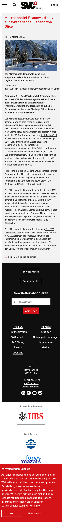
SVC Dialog (17, 342)
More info (34, 505)
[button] (4, 6)
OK (12, 513)
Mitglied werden (31, 271)
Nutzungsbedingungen (46, 337)
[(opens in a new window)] (31, 416)
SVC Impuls (18, 337)
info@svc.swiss (31, 382)
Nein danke (34, 513)
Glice (7, 141)
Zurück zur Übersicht (22, 257)
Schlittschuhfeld (49, 135)
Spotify (40, 393)
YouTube (34, 393)
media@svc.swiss (31, 386)
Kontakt (46, 326)
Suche (13, 4)
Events (18, 347)
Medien (46, 347)
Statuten (46, 332)
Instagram (29, 393)
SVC (7, 235)
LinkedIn (23, 393)
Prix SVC (18, 326)
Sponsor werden (31, 280)
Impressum (46, 342)
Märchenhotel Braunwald (21, 118)
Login (54, 5)
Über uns (18, 352)
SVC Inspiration (18, 332)
